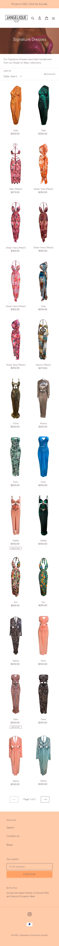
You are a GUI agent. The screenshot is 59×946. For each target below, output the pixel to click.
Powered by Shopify (39, 935)
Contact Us (13, 836)
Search (10, 827)
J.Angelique (24, 935)
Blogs (10, 844)
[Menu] (53, 18)
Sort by (7, 71)
